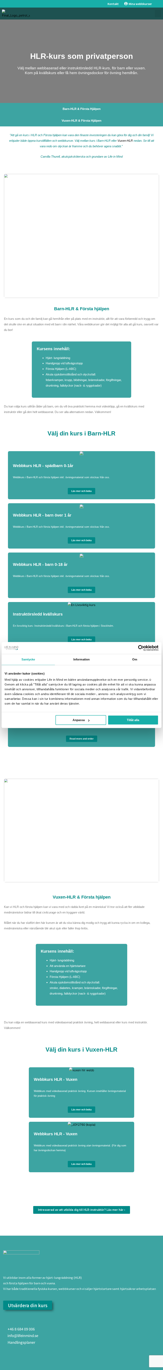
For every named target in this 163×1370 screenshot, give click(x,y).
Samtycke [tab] (28, 659)
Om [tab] (134, 659)
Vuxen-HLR (125, 140)
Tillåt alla (133, 720)
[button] (158, 13)
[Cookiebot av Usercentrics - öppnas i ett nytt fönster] (141, 648)
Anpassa (79, 720)
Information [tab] (81, 659)
